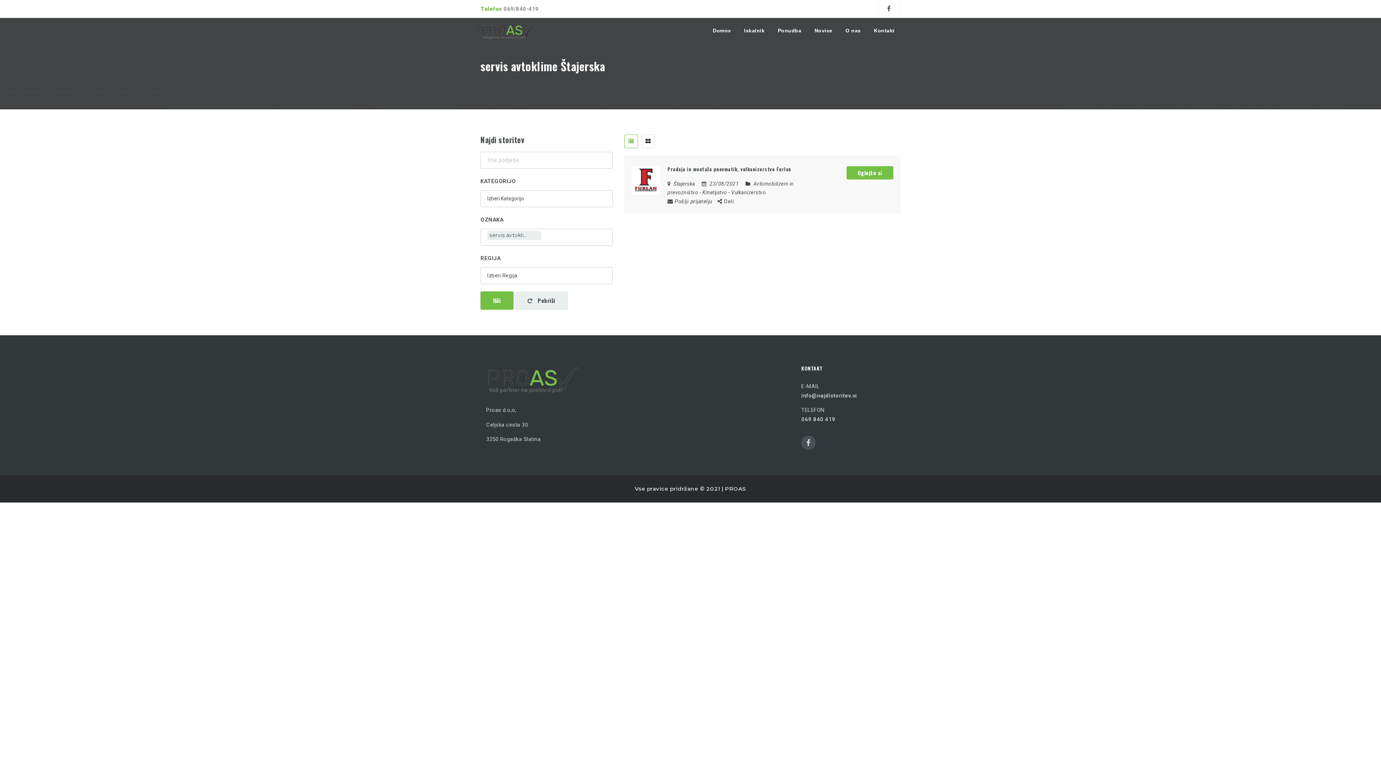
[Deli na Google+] (763, 201)
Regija (490, 258)
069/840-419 (521, 9)
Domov (722, 30)
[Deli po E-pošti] (795, 201)
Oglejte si (870, 173)
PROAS (735, 488)
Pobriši (545, 300)
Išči (497, 300)
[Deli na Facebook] (743, 201)
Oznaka (491, 220)
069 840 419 (818, 419)
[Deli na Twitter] (752, 201)
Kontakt (884, 30)
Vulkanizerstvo (748, 192)
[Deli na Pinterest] (775, 201)
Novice (824, 30)
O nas (853, 30)
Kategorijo (498, 181)
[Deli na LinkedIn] (785, 201)
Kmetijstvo (714, 192)
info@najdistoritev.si (829, 395)
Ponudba (790, 30)
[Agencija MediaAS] (508, 31)
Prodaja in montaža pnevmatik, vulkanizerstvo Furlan (729, 169)
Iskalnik (754, 30)
